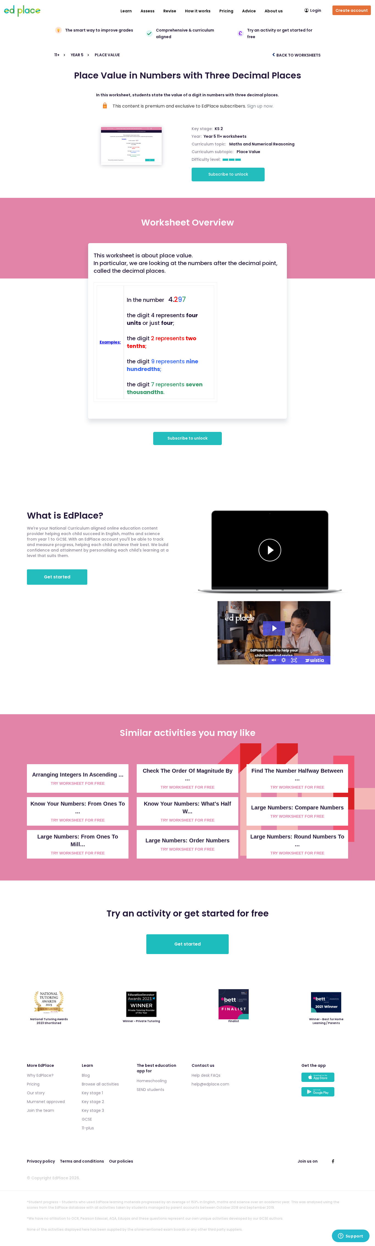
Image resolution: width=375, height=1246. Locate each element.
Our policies (121, 1161)
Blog (86, 1075)
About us (274, 11)
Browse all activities (100, 1084)
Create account (351, 10)
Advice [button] (249, 11)
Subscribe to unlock (228, 174)
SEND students (150, 1089)
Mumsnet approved (46, 1101)
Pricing (226, 11)
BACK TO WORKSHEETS (298, 55)
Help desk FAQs (206, 1075)
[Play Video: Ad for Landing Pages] (274, 628)
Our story (36, 1093)
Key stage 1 (92, 1093)
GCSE (87, 1119)
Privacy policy (41, 1161)
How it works (198, 11)
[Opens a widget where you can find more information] (351, 1236)
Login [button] (315, 10)
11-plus (88, 1128)
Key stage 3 (93, 1110)
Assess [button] (148, 11)
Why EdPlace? (40, 1075)
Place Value (248, 151)
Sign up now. (260, 106)
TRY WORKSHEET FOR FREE (78, 783)
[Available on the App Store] (324, 1080)
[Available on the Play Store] (324, 1094)
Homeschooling (152, 1081)
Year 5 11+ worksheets (225, 136)
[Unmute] (273, 660)
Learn (126, 11)
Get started (57, 577)
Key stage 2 (93, 1101)
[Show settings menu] (283, 660)
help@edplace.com (210, 1084)
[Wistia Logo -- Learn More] (315, 660)
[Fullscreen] (294, 660)
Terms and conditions (82, 1161)
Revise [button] (169, 11)
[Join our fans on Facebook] (333, 1161)
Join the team (40, 1110)
